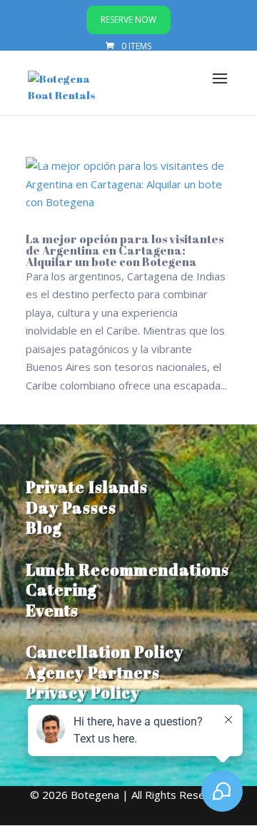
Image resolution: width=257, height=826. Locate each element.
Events (52, 610)
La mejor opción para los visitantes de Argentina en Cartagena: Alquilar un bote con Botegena (124, 250)
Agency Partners (93, 672)
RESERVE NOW (128, 20)
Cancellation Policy (104, 651)
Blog (44, 527)
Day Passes (71, 507)
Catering (61, 589)
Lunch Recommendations (127, 569)
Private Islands (87, 486)
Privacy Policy (83, 692)
